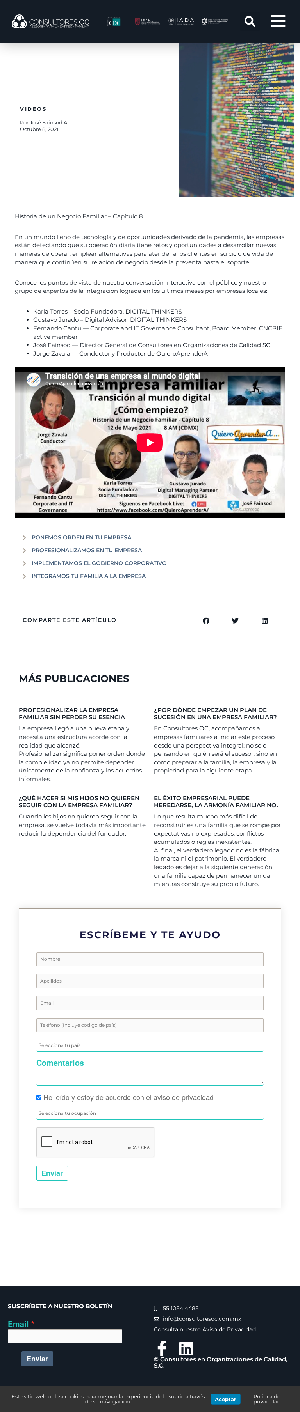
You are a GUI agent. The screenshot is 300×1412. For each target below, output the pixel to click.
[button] (250, 21)
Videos (33, 109)
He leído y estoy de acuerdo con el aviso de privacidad (128, 1097)
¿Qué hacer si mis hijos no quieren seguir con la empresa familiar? (79, 801)
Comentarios (60, 1062)
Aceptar (225, 1399)
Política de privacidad (267, 1399)
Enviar (52, 1173)
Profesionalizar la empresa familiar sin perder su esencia (72, 713)
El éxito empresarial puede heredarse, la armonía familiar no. (216, 801)
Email (18, 1324)
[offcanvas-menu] (278, 21)
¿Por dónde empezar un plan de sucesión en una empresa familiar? (215, 713)
